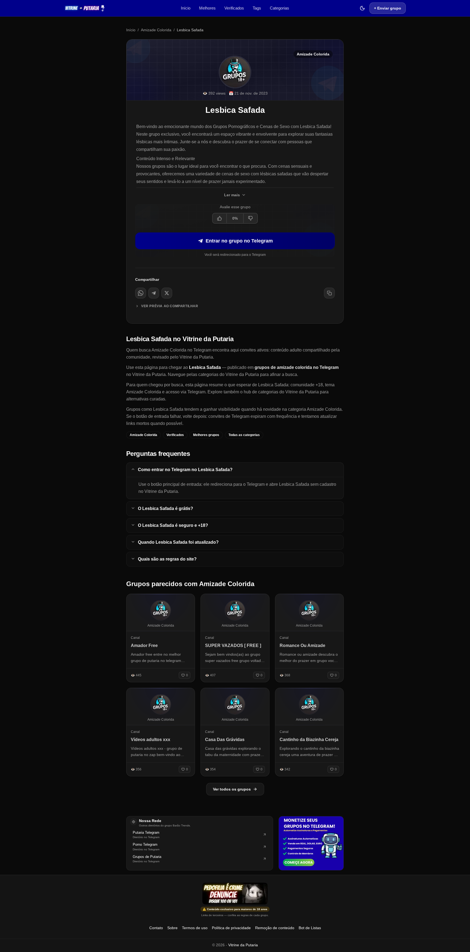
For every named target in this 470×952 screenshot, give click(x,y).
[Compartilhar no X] (166, 293)
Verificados (234, 8)
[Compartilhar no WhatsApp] (140, 293)
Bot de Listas (310, 928)
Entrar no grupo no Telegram (239, 241)
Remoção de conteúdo (274, 928)
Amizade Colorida (156, 30)
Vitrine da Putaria (243, 945)
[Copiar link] (329, 293)
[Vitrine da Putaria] (84, 8)
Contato (156, 928)
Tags (257, 8)
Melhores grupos (206, 435)
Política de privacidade (231, 928)
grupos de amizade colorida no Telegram (297, 367)
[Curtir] (220, 218)
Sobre (172, 928)
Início (185, 8)
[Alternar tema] (362, 8)
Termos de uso (195, 928)
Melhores (207, 8)
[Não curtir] (250, 218)
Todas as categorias (244, 435)
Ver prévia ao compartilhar (169, 306)
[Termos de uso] (235, 893)
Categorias (279, 8)
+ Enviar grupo (387, 8)
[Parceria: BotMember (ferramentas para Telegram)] (311, 843)
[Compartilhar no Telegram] (153, 293)
